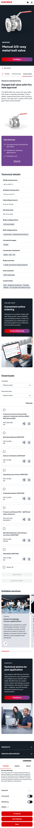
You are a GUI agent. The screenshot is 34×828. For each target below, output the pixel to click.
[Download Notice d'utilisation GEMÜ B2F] (29, 461)
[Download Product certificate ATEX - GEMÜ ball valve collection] (29, 519)
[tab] (16, 73)
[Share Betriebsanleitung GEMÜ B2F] (24, 442)
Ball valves (7, 68)
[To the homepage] (6, 2)
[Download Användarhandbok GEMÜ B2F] (29, 498)
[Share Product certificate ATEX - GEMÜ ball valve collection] (24, 519)
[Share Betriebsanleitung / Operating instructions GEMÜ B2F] (24, 540)
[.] (5, 643)
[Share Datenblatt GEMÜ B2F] (24, 559)
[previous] (3, 613)
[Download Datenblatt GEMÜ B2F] (29, 559)
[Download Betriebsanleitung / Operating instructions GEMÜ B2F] (29, 540)
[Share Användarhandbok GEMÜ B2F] (24, 498)
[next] (31, 613)
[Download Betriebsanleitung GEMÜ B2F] (29, 442)
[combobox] (17, 385)
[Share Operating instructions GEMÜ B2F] (24, 480)
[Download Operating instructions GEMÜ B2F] (29, 480)
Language (4, 381)
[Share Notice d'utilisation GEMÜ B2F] (24, 461)
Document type (6, 391)
